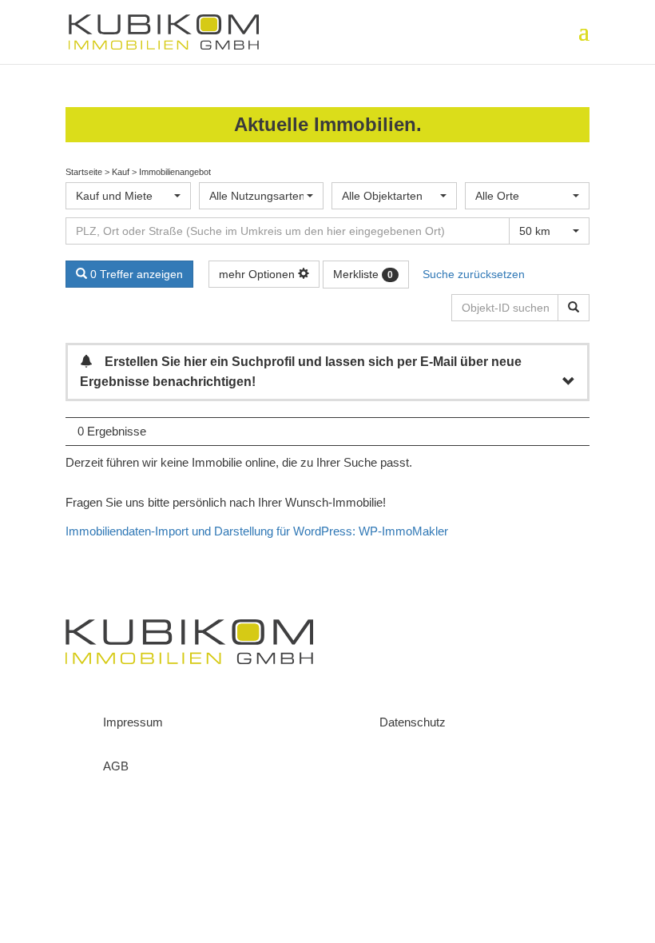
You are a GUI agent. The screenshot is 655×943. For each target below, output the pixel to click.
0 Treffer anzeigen (135, 274)
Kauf (120, 172)
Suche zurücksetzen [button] (474, 274)
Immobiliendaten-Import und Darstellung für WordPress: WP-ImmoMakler (257, 531)
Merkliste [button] (363, 274)
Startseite (84, 172)
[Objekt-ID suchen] (574, 307)
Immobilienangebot (175, 172)
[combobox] (128, 195)
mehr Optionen (258, 274)
